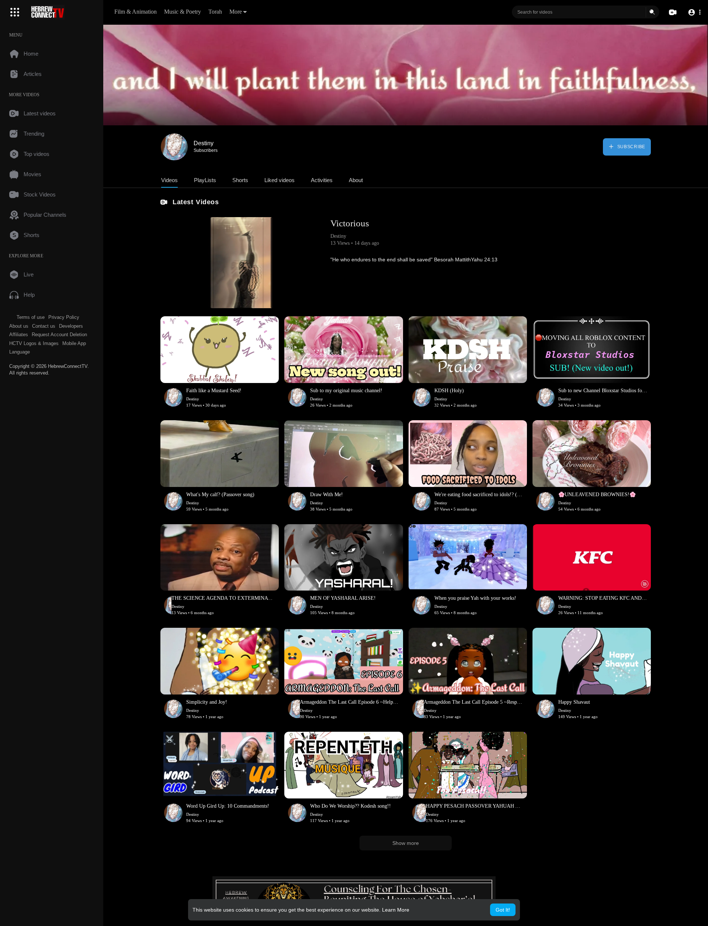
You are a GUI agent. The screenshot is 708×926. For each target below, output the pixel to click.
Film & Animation (135, 11)
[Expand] (14, 12)
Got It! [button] (503, 910)
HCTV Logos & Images (34, 343)
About (356, 180)
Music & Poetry (182, 11)
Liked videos (279, 180)
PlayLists (205, 180)
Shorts (240, 180)
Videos (169, 180)
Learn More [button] (395, 910)
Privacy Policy (63, 317)
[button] (694, 12)
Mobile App (74, 343)
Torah (215, 11)
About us (18, 326)
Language (19, 352)
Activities (322, 180)
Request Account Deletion (59, 334)
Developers (71, 326)
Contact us (43, 326)
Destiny (204, 143)
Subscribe (630, 146)
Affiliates (18, 334)
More (235, 11)
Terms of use (31, 317)
